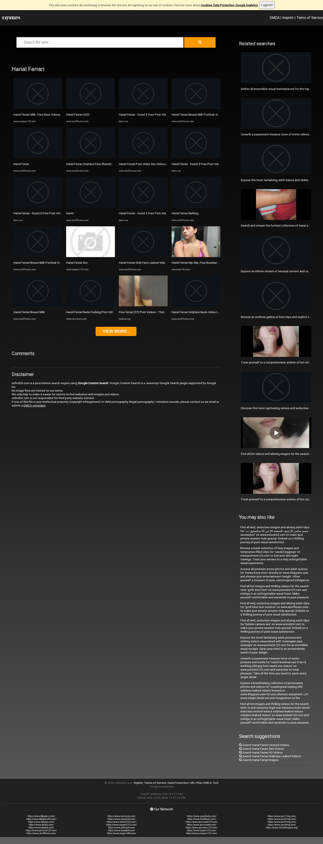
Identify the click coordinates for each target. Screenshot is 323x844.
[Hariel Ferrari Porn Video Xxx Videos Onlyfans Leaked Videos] (143, 157)
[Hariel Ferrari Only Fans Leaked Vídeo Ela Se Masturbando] (143, 256)
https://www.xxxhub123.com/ (121, 821)
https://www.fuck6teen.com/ (201, 819)
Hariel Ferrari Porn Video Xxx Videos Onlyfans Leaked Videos (158, 164)
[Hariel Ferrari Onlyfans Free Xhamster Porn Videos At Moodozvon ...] (90, 157)
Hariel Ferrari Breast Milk (29, 312)
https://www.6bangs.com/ (41, 821)
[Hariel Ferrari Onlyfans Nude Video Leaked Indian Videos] (196, 305)
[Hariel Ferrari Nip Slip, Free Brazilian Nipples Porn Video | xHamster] (196, 256)
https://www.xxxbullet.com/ (121, 819)
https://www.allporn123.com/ (201, 830)
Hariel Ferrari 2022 (77, 114)
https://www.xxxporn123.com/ (121, 824)
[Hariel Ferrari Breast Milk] (37, 305)
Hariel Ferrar (21, 164)
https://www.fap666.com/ (41, 827)
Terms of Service (309, 17)
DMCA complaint (34, 405)
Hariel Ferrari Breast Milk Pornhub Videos (39, 263)
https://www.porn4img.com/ (282, 824)
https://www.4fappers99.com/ (41, 819)
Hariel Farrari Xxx (77, 263)
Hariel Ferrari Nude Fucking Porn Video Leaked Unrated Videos (107, 312)
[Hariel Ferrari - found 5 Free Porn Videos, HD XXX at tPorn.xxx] (37, 207)
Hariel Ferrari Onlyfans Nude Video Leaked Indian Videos (208, 312)
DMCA (274, 17)
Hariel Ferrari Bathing (185, 213)
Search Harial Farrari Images (260, 760)
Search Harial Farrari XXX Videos (263, 749)
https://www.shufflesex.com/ (41, 833)
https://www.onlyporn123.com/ (201, 833)
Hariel (70, 213)
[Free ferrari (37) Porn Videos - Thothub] (143, 305)
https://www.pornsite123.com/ (41, 830)
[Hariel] (90, 207)
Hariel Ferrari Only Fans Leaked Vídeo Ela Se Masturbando (156, 263)
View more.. (116, 331)
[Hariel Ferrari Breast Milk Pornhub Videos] (37, 256)
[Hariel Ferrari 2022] (90, 108)
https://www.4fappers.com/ (41, 816)
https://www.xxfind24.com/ (121, 827)
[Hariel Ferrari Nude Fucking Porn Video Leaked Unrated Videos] (90, 305)
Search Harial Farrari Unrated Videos (265, 745)
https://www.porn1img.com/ (282, 816)
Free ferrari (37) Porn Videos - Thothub (144, 312)
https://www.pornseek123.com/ (201, 821)
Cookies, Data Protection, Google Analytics (229, 5)
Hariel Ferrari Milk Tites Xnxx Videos (36, 114)
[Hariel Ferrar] (37, 157)
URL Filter (196, 783)
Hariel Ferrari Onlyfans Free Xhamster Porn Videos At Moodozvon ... (109, 164)
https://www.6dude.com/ (41, 824)
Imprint (288, 17)
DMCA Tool (210, 783)
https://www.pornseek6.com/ (201, 824)
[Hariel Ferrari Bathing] (196, 207)
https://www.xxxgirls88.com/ (121, 833)
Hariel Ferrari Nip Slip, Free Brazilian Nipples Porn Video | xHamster (215, 263)
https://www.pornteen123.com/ (202, 827)
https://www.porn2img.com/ (282, 819)
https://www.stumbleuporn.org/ (282, 827)
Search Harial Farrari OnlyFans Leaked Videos (271, 756)
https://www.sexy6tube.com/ (201, 816)
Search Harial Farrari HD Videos (262, 752)
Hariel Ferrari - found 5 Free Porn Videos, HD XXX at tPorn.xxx (53, 213)
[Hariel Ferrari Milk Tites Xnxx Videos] (37, 108)
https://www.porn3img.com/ (282, 821)
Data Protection (178, 783)
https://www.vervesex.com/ (121, 816)
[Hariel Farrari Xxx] (90, 256)
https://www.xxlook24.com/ (121, 830)
